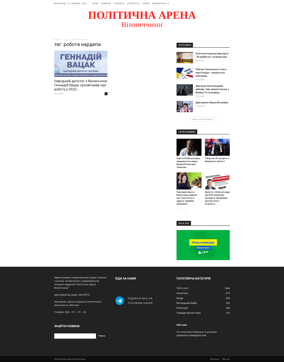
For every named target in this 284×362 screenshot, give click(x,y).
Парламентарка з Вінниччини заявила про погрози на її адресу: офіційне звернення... (187, 198)
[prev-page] (179, 211)
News (95, 3)
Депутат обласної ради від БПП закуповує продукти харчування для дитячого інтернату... (217, 198)
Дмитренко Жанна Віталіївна (212, 102)
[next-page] (184, 211)
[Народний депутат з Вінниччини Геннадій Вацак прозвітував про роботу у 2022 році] (80, 64)
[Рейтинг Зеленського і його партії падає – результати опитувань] (185, 73)
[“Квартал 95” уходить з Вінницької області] (217, 147)
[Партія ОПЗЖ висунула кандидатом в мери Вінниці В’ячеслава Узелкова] (189, 147)
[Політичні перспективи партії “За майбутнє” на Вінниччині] (185, 57)
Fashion (106, 3)
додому (57, 39)
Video (146, 3)
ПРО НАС (182, 325)
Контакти (214, 359)
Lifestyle (133, 3)
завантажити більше (202, 119)
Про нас (226, 359)
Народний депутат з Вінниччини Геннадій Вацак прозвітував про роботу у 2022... (80, 85)
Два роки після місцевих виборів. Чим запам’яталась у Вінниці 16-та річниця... (212, 89)
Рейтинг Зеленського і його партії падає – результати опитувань (211, 72)
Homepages (159, 3)
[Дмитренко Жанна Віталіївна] (185, 106)
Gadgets (119, 3)
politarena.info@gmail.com (191, 335)
